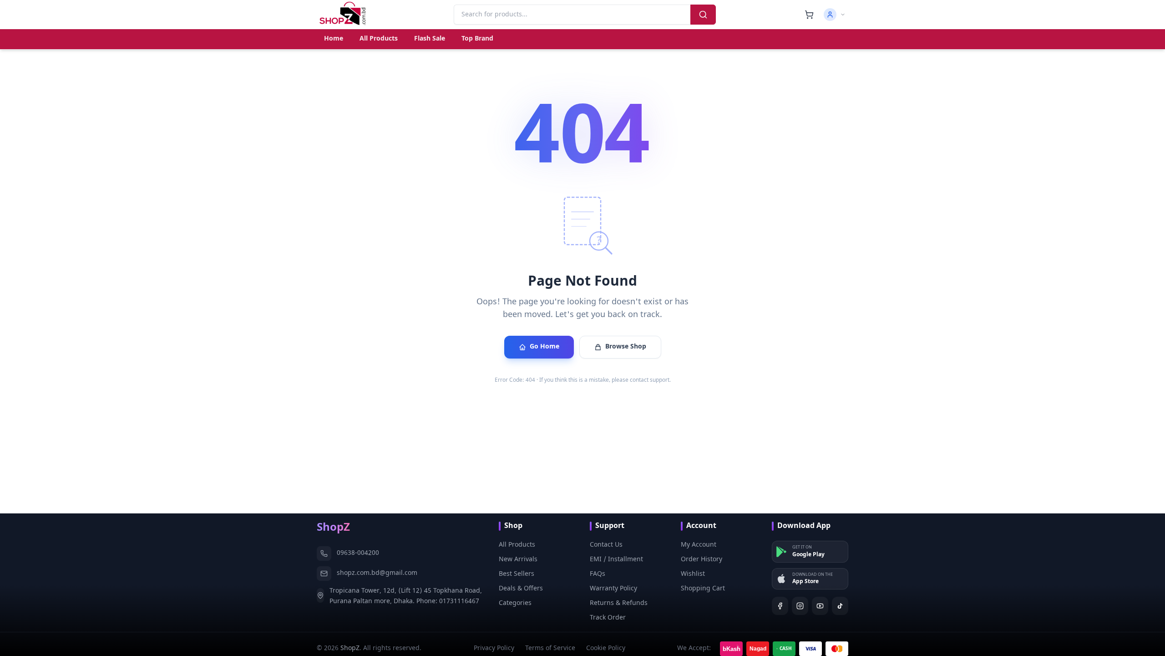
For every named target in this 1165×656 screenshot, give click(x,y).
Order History (701, 559)
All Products (379, 39)
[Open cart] (809, 14)
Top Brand (477, 39)
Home (333, 39)
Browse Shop (625, 347)
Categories (515, 603)
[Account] (834, 14)
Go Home (544, 347)
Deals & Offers (521, 588)
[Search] (703, 15)
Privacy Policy (494, 648)
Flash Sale (429, 39)
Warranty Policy (613, 588)
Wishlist (693, 574)
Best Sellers (516, 574)
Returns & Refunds (619, 603)
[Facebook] (780, 606)
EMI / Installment (616, 559)
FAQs (597, 574)
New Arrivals (518, 559)
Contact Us (606, 545)
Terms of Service (550, 648)
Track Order (608, 618)
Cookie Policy (605, 648)
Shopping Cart (703, 588)
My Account (698, 545)
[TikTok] (840, 606)
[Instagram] (800, 606)
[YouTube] (820, 606)
